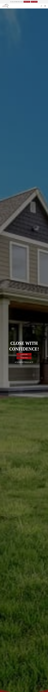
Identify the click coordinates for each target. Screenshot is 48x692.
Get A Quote (34, 1)
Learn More (24, 354)
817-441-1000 (20, 1)
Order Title (27, 1)
